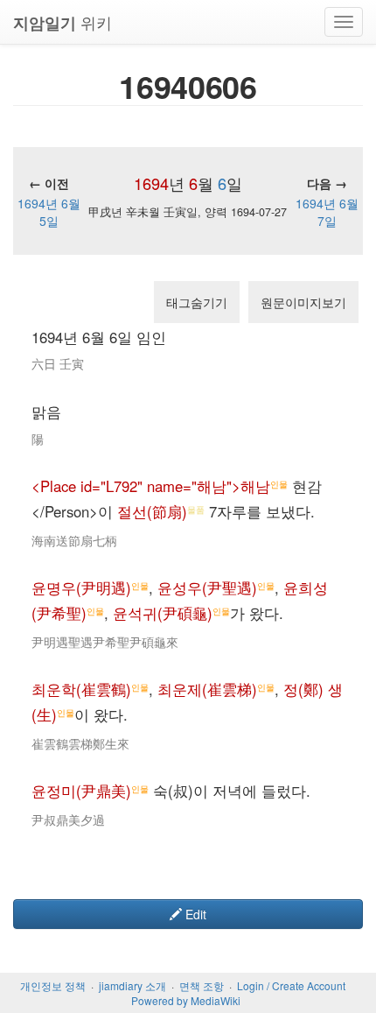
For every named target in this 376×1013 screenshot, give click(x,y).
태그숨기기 (196, 302)
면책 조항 (201, 985)
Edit (194, 914)
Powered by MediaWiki (185, 1000)
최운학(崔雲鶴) (81, 689)
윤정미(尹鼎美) (81, 790)
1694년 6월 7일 (327, 211)
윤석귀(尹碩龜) (162, 612)
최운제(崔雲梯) (207, 689)
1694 (151, 183)
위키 (62, 22)
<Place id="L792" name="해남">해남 (150, 485)
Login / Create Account (291, 985)
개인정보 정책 (53, 985)
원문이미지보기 (303, 302)
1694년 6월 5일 (48, 211)
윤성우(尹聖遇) (207, 587)
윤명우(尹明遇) (81, 587)
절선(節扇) (152, 511)
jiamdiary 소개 (132, 985)
